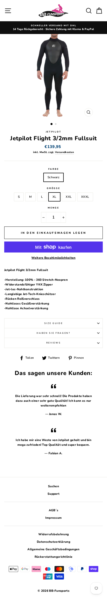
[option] (53, 28)
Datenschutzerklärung (53, 542)
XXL (69, 197)
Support (53, 494)
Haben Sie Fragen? (53, 333)
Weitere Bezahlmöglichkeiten (53, 258)
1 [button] (52, 124)
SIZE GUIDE (53, 323)
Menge (53, 207)
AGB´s (53, 510)
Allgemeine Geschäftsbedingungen (53, 549)
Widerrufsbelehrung (53, 534)
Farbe (53, 169)
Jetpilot (53, 131)
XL (54, 197)
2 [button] (56, 124)
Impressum (53, 518)
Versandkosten (64, 152)
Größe (53, 188)
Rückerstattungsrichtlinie (53, 557)
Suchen (53, 486)
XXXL (85, 197)
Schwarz (53, 177)
